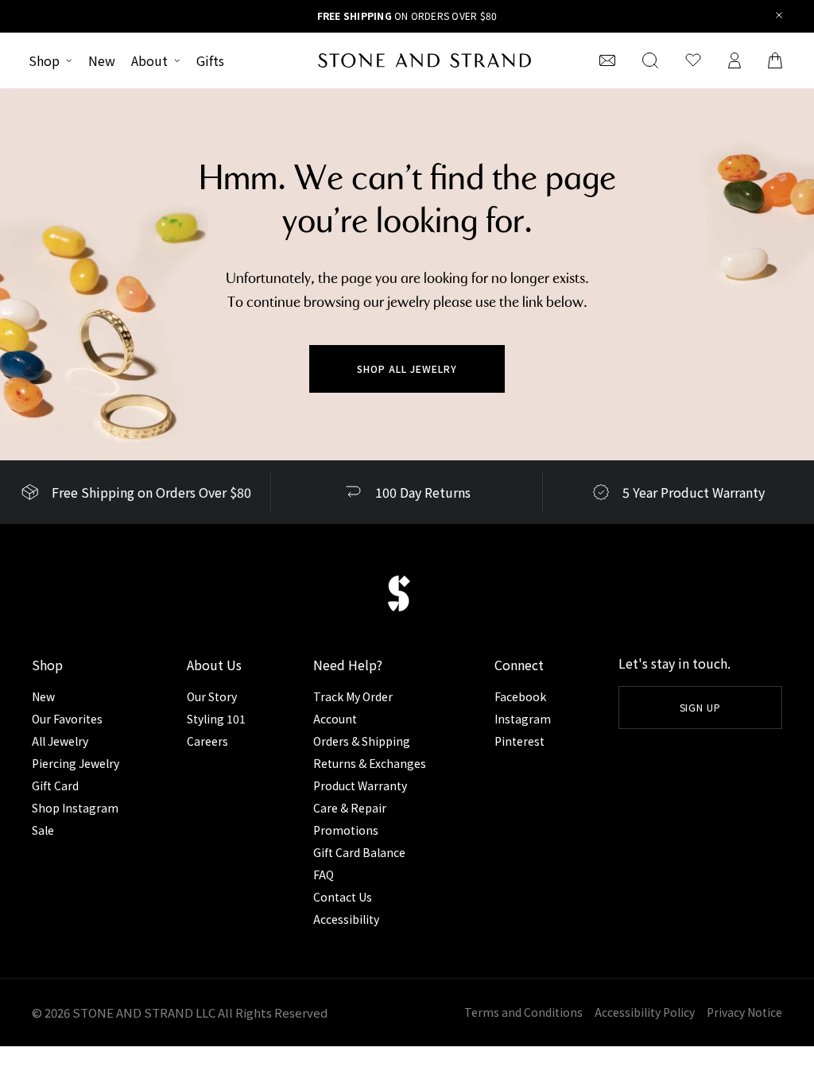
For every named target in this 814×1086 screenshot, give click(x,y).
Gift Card (55, 785)
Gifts (210, 60)
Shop (44, 60)
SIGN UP (701, 707)
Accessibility (346, 919)
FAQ (323, 874)
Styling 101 (216, 719)
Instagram (522, 719)
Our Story (212, 696)
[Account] (734, 60)
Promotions (345, 830)
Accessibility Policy (645, 1012)
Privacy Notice (744, 1012)
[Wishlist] (693, 60)
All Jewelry (60, 741)
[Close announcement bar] (779, 16)
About (149, 60)
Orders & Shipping (361, 741)
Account (335, 719)
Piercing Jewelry (75, 763)
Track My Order (353, 696)
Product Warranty (360, 785)
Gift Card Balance (359, 852)
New (101, 60)
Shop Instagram (75, 808)
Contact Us (342, 897)
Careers (207, 741)
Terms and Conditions (523, 1012)
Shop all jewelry (406, 368)
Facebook (520, 696)
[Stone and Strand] (424, 60)
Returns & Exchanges (369, 763)
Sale (43, 830)
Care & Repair (349, 808)
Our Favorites (67, 719)
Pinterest (519, 741)
